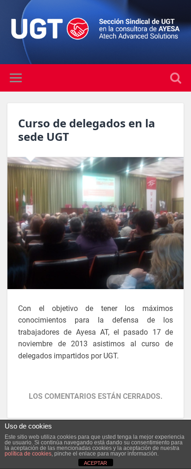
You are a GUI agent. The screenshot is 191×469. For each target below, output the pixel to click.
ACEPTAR (95, 463)
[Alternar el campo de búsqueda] (175, 78)
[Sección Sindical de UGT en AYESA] (95, 32)
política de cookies (28, 453)
